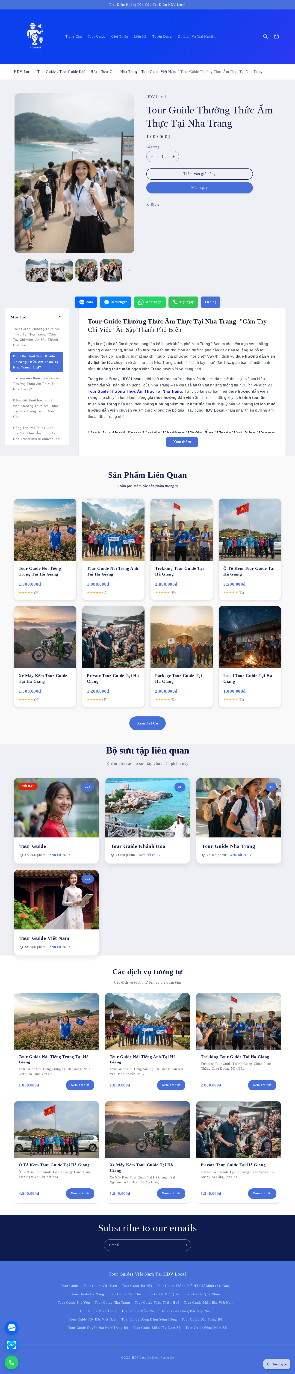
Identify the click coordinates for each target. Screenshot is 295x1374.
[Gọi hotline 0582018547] (11, 1362)
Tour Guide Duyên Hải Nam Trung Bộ (98, 1327)
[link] (56, 821)
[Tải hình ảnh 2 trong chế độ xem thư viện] (61, 270)
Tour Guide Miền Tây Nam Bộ (157, 1327)
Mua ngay (199, 188)
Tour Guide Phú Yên (74, 1302)
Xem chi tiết (80, 1085)
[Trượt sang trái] (20, 270)
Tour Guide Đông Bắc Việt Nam (186, 1311)
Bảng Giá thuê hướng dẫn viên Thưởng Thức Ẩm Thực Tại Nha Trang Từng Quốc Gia (35, 408)
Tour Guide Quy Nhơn (202, 1294)
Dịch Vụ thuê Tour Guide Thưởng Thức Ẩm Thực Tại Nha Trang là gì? (36, 361)
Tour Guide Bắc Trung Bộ (202, 1319)
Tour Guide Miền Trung (98, 1311)
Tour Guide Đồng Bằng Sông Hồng (149, 1319)
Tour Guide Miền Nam (139, 1311)
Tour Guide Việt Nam (158, 72)
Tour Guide (46, 72)
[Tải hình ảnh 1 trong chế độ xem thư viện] (37, 270)
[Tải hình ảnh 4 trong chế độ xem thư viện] (111, 270)
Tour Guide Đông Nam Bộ (206, 1327)
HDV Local (23, 72)
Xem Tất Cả (147, 723)
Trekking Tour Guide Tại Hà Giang (235, 1056)
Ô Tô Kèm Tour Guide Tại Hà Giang (54, 1165)
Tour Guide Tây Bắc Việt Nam (93, 1319)
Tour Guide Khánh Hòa (78, 72)
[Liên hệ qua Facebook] (11, 1345)
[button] (265, 36)
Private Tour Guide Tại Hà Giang (233, 1165)
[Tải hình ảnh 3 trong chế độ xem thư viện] (86, 270)
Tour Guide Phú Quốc (163, 1294)
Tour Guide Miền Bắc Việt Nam (209, 1302)
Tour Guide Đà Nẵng (87, 1294)
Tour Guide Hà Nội (137, 1286)
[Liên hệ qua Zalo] (11, 1328)
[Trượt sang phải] (129, 270)
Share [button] (155, 204)
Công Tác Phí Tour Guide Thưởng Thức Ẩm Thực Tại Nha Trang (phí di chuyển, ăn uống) (36, 436)
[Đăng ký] (185, 1245)
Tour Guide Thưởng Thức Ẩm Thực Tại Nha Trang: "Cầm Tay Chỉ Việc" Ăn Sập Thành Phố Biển (36, 337)
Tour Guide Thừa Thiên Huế (157, 1302)
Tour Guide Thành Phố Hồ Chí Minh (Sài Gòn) (193, 1286)
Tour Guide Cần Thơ (125, 1294)
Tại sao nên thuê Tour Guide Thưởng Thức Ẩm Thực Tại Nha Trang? (36, 383)
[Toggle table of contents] (60, 317)
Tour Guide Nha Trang (119, 72)
